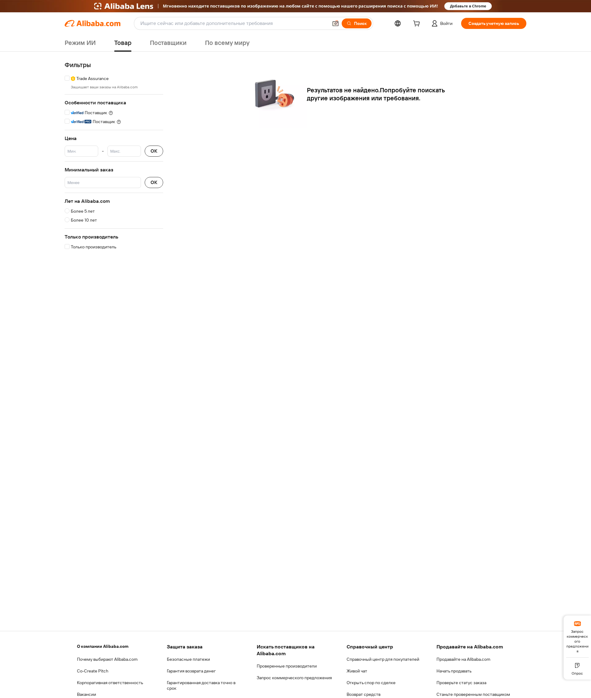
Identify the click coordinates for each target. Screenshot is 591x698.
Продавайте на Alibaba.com (463, 659)
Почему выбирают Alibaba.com (107, 659)
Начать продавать (454, 670)
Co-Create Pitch (92, 670)
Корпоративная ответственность (110, 682)
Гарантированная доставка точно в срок (201, 685)
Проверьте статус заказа (461, 682)
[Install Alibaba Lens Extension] (295, 6)
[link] (577, 636)
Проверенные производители (287, 666)
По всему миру (227, 42)
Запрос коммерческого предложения (294, 677)
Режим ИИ (80, 42)
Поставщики (168, 42)
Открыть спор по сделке (371, 682)
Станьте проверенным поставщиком (473, 694)
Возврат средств (363, 694)
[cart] (417, 24)
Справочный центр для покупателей (383, 659)
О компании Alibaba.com (102, 646)
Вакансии (86, 694)
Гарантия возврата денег (191, 670)
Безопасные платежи (188, 659)
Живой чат (357, 670)
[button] (335, 23)
